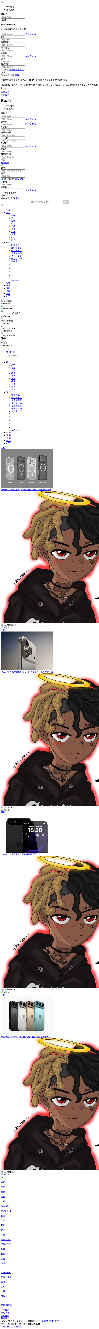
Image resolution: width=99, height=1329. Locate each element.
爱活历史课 (16, 248)
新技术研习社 (17, 261)
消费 (13, 240)
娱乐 (13, 232)
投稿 (8, 294)
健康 (13, 234)
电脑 (13, 223)
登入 (8, 352)
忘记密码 (20, 179)
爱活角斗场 (16, 253)
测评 (8, 283)
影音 (13, 221)
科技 (13, 215)
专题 (3, 1187)
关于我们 (5, 1310)
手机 (13, 226)
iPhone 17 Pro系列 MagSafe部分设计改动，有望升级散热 (26, 490)
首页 (8, 210)
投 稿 (8, 440)
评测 (3, 1216)
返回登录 (5, 163)
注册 (17, 198)
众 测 (8, 438)
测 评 (8, 432)
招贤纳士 (5, 1318)
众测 (8, 291)
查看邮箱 (5, 92)
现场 (8, 285)
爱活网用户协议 (16, 69)
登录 (17, 75)
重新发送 (5, 95)
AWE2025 (15, 280)
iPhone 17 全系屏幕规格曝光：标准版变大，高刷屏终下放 (27, 672)
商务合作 (5, 1313)
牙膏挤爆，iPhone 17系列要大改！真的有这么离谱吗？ (26, 1037)
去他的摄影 (16, 256)
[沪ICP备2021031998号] (51, 1321)
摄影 (13, 218)
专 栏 (8, 392)
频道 (8, 213)
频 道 (8, 362)
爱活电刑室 (16, 251)
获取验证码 (30, 34)
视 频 (8, 435)
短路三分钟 (16, 259)
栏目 (8, 242)
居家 (13, 229)
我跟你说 (15, 245)
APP (8, 296)
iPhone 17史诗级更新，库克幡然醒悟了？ (19, 854)
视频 (8, 288)
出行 (13, 237)
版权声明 (5, 1316)
